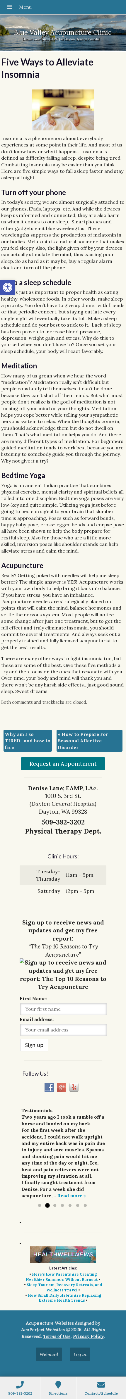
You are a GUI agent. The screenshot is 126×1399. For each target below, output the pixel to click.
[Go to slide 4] (62, 1206)
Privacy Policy (88, 1336)
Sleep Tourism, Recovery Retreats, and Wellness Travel (64, 1287)
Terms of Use (57, 1336)
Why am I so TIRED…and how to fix (27, 740)
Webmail (49, 1354)
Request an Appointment (63, 763)
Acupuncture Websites (50, 1323)
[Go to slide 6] (78, 1206)
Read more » (71, 1195)
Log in (80, 1354)
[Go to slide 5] (70, 1206)
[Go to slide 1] (39, 1206)
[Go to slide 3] (55, 1206)
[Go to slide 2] (47, 1206)
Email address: (37, 1019)
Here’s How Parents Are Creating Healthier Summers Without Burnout (62, 1277)
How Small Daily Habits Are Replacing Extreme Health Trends (64, 1298)
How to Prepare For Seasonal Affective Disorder (83, 740)
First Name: (33, 998)
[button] (7, 287)
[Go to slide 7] (85, 1206)
